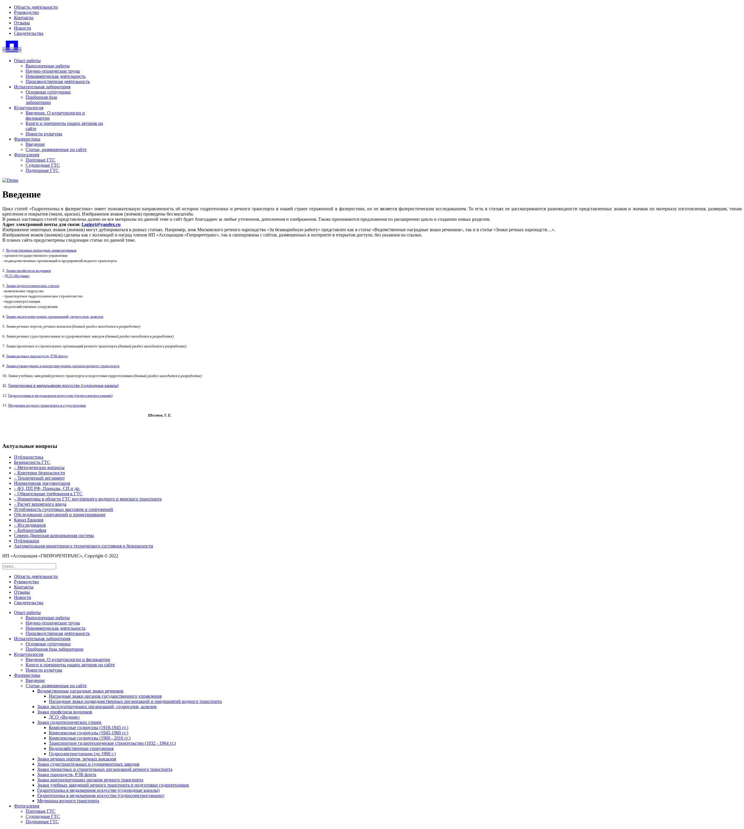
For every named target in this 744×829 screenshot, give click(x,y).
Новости (22, 28)
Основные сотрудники (48, 91)
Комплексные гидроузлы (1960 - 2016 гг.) (89, 737)
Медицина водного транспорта (68, 800)
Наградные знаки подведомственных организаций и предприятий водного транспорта (135, 701)
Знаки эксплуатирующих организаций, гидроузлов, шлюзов (54, 316)
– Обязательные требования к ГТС (48, 493)
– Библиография (30, 530)
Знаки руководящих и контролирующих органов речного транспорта (62, 366)
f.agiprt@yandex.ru (101, 224)
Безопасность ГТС (32, 462)
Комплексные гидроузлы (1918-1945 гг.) (88, 727)
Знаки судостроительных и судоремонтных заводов (88, 764)
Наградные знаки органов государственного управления (105, 696)
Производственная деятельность (58, 81)
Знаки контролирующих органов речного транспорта (90, 779)
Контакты (23, 17)
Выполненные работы (48, 65)
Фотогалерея (26, 154)
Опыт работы (27, 60)
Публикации (26, 540)
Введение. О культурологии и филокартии (68, 659)
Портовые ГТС (41, 159)
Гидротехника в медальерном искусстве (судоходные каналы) (63, 385)
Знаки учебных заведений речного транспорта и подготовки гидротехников (113, 785)
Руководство (26, 12)
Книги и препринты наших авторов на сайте (70, 664)
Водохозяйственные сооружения (81, 748)
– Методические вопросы (39, 467)
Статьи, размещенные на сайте (56, 149)
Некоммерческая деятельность (55, 76)
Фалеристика (27, 139)
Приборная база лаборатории (41, 100)
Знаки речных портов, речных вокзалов (76, 758)
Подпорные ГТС (42, 170)
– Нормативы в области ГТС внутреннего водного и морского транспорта (88, 498)
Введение (35, 144)
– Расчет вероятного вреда (40, 504)
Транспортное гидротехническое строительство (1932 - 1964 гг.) (112, 743)
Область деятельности (36, 7)
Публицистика (28, 457)
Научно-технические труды (53, 71)
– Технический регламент (39, 477)
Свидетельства (28, 33)
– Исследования (30, 525)
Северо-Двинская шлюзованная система (54, 535)
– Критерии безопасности (39, 472)
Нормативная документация (42, 483)
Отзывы (22, 22)
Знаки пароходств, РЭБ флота (66, 774)
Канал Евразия (28, 519)
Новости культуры (44, 133)
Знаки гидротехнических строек (32, 285)
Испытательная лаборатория (42, 86)
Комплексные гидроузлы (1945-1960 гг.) (88, 732)
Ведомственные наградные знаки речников (41, 250)
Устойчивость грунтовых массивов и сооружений (63, 509)
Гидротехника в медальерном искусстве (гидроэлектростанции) (60, 395)
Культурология (28, 107)
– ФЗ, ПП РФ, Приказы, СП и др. (47, 488)
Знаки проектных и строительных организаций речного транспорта (104, 769)
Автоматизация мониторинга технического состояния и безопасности (83, 545)
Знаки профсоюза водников (28, 270)
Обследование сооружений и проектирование (59, 514)
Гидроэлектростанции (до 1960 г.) (82, 753)
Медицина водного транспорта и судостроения (47, 405)
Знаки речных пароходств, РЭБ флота (37, 356)
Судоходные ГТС (43, 165)
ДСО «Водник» (17, 276)
